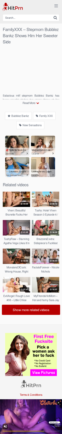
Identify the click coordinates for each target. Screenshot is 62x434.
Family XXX (46, 116)
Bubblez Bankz (20, 116)
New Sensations (32, 125)
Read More (29, 103)
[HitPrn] (13, 7)
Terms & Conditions (31, 395)
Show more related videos (31, 309)
